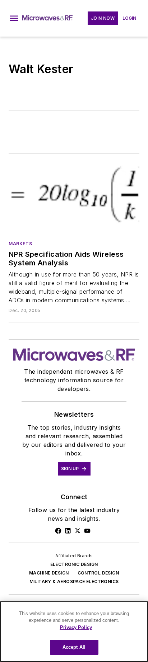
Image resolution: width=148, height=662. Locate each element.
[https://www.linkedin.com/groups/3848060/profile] (67, 530)
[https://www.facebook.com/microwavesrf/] (58, 530)
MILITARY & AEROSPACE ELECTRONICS (74, 581)
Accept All (74, 647)
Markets (20, 243)
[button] (14, 18)
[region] (74, 631)
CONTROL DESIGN (98, 573)
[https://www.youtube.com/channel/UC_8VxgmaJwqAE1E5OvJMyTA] (87, 530)
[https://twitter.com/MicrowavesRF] (77, 530)
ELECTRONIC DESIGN (74, 564)
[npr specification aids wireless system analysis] (74, 198)
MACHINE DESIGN (49, 573)
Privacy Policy (76, 627)
